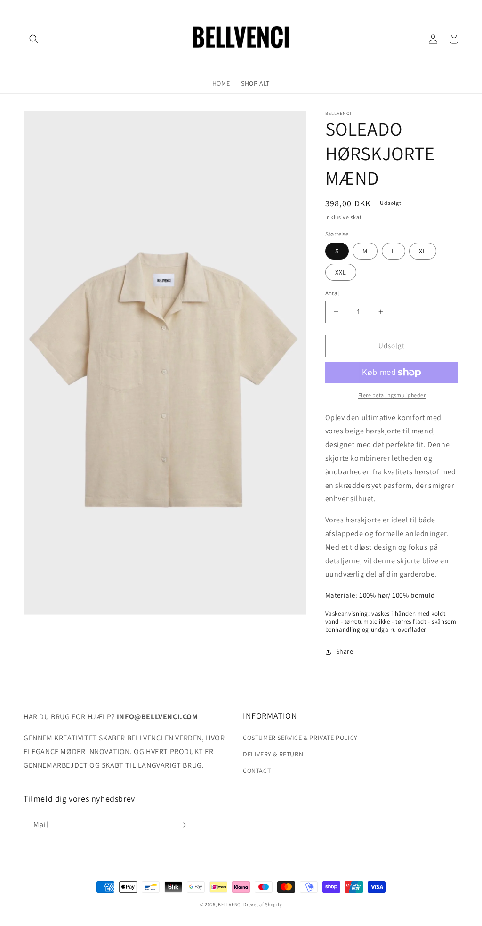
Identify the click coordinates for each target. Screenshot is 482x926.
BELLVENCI (230, 905)
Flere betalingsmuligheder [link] (392, 394)
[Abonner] (182, 825)
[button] (34, 39)
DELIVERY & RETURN (273, 754)
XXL (340, 272)
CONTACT (257, 770)
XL (422, 251)
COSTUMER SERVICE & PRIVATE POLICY (300, 737)
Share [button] (344, 651)
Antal (332, 293)
